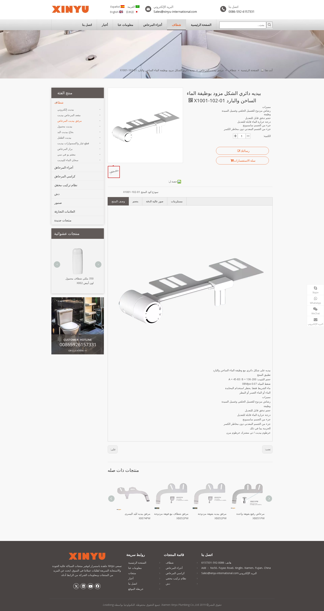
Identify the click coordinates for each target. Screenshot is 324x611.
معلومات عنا (135, 568)
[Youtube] (91, 586)
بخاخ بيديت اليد (65, 132)
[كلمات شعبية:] (269, 25)
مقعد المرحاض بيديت (69, 115)
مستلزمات (177, 201)
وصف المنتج (118, 201)
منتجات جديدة (62, 220)
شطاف (58, 102)
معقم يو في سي (66, 154)
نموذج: (155, 192)
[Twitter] (76, 586)
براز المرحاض (65, 149)
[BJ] (77, 326)
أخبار (131, 578)
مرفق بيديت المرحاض (69, 120)
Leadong (108, 605)
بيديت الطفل (64, 137)
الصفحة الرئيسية (137, 562)
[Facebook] (98, 586)
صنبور (58, 203)
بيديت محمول (64, 126)
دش (56, 194)
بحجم (135, 201)
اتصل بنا (132, 583)
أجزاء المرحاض (63, 167)
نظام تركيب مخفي (65, 185)
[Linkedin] (83, 586)
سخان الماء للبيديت (67, 160)
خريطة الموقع (135, 589)
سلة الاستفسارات (244, 160)
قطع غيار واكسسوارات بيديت (73, 143)
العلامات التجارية (64, 211)
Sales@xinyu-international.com (175, 12)
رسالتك (245, 151)
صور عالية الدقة (154, 201)
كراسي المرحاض (64, 176)
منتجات (132, 573)
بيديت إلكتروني (65, 109)
